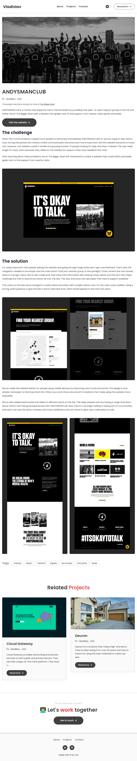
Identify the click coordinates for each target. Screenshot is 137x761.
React (29, 563)
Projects (67, 739)
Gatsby (18, 563)
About (56, 739)
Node (94, 563)
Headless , (11, 98)
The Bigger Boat (47, 104)
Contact (79, 739)
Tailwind (41, 563)
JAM (19, 98)
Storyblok (82, 563)
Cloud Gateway (20, 643)
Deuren (81, 635)
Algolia (53, 563)
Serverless (66, 563)
